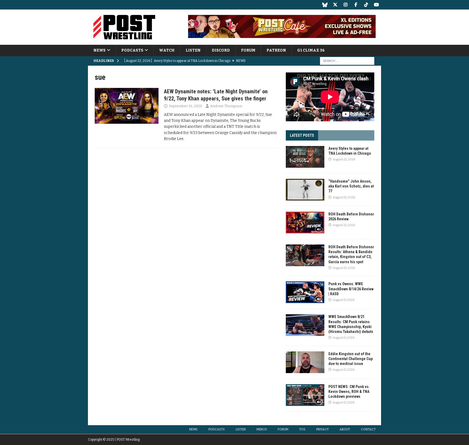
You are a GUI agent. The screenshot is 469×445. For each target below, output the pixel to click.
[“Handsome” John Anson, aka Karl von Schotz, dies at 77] (305, 190)
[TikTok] (366, 4)
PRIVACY (322, 429)
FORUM (248, 50)
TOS (302, 429)
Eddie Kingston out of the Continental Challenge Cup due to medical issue (350, 359)
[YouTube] (376, 4)
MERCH (261, 429)
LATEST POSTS (302, 135)
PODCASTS (132, 50)
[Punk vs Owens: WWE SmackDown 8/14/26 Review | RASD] (305, 292)
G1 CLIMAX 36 (311, 50)
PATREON (276, 50)
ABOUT (345, 429)
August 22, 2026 (344, 159)
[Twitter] (335, 4)
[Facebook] (355, 4)
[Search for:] (347, 61)
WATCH (167, 50)
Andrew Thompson (226, 106)
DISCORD (221, 50)
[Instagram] (345, 4)
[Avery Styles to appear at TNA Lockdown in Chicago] (305, 157)
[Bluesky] (324, 4)
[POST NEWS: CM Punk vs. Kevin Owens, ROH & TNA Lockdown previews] (305, 395)
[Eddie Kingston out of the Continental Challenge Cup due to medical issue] (305, 362)
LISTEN (193, 50)
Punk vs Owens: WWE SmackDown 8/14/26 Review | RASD (350, 289)
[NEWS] (127, 106)
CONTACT (368, 429)
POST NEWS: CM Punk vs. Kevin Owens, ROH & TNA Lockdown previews (349, 391)
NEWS (99, 50)
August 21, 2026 (343, 300)
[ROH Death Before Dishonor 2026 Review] (305, 222)
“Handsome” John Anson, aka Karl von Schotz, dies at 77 (351, 186)
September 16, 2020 (185, 106)
